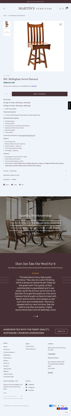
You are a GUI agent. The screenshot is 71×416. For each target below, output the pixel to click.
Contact (5, 366)
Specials (5, 371)
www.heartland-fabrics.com (27, 135)
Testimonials (7, 369)
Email (4, 393)
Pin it (22, 184)
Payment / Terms (9, 179)
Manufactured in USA (11, 175)
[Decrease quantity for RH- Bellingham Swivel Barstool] (5, 94)
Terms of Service (31, 349)
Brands (5, 360)
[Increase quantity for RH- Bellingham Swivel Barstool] (9, 94)
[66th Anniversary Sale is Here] (35, 1)
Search (28, 344)
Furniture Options (8, 352)
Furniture (6, 349)
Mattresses (6, 355)
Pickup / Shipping (10, 171)
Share (7, 184)
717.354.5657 (51, 354)
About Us (6, 363)
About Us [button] (61, 331)
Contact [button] (50, 372)
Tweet (15, 184)
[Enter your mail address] (21, 396)
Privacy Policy (30, 346)
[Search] (60, 8)
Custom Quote (7, 374)
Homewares (7, 358)
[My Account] (62, 8)
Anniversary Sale (8, 376)
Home (5, 15)
